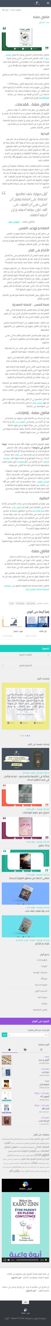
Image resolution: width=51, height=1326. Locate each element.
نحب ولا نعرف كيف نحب (37, 911)
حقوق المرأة (16, 1155)
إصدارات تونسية (43, 772)
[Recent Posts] (41, 1050)
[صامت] (8, 1260)
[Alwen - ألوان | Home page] (36, 3)
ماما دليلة (33, 1167)
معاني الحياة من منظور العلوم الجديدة (29, 878)
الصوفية (31, 1147)
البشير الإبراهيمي (19, 1143)
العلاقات (44, 1150)
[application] (25, 1220)
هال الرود (22, 1171)
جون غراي (29, 1155)
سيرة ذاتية (42, 997)
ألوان (16, 455)
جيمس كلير (23, 1155)
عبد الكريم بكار (25, 1163)
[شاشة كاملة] (5, 1260)
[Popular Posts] (10, 1050)
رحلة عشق (43, 845)
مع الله (5, 10)
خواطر (44, 1003)
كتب (38, 1167)
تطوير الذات (15, 10)
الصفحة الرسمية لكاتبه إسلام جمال (26, 587)
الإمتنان (26, 1143)
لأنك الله (45, 1109)
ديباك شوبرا (25, 1159)
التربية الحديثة (41, 985)
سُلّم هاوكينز (41, 1163)
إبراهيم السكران (26, 1139)
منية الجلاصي (16, 1166)
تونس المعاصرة (29, 772)
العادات (20, 462)
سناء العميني (44, 22)
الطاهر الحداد (22, 1147)
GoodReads (44, 98)
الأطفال (33, 1143)
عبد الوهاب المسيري (14, 1163)
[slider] (27, 1259)
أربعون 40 (44, 1096)
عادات (11, 603)
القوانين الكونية (29, 1151)
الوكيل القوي (43, 481)
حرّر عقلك (43, 631)
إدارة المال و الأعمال (14, 1139)
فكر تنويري (42, 1167)
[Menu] (48, 3)
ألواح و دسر (44, 1060)
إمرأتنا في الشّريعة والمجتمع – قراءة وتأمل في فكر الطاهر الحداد (26, 778)
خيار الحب (45, 1072)
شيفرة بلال (44, 1084)
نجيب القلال (29, 1171)
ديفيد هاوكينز (17, 1159)
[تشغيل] (46, 1260)
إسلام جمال (14, 221)
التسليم (12, 1143)
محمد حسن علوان (26, 1167)
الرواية (32, 940)
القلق (38, 1151)
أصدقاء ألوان (41, 991)
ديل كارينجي (10, 1159)
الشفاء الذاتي (41, 1146)
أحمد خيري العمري (41, 1139)
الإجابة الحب (44, 1121)
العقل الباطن (11, 1147)
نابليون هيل (17, 507)
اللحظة (18, 1151)
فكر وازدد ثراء (38, 511)
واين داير (14, 1170)
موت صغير (18, 631)
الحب (7, 1143)
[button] (21, 735)
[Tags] (25, 1050)
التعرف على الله (18, 422)
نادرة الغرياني (37, 1171)
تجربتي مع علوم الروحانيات (36, 812)
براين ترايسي (12, 1151)
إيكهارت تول (40, 1143)
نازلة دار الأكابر (42, 943)
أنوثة (32, 1139)
